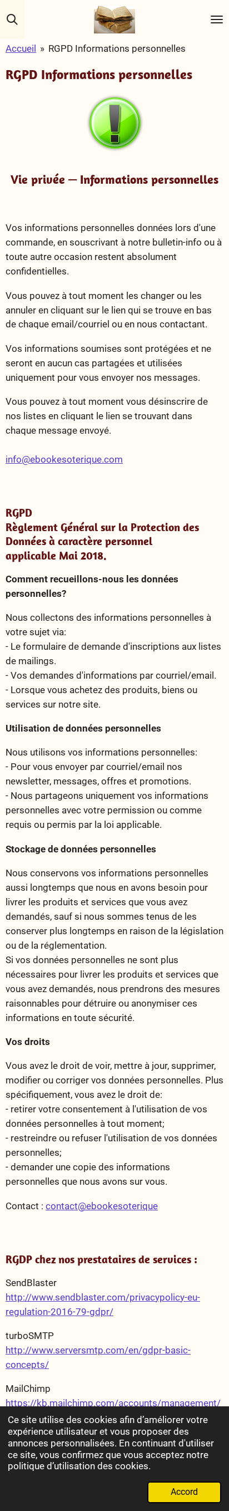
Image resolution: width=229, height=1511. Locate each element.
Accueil (21, 48)
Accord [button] (184, 1492)
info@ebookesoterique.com (64, 459)
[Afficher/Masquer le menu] (217, 19)
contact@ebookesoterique (102, 1205)
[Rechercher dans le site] (12, 19)
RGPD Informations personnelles (117, 48)
